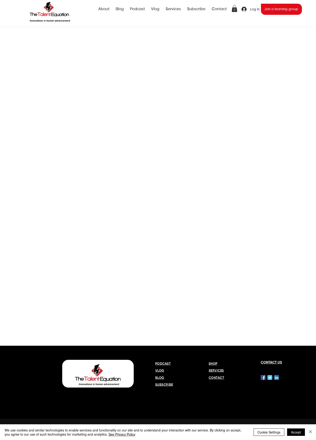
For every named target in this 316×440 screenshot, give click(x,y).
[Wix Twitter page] (269, 377)
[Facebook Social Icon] (263, 377)
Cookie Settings (268, 432)
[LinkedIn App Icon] (276, 377)
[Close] (310, 432)
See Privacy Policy (121, 434)
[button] (234, 8)
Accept (296, 432)
